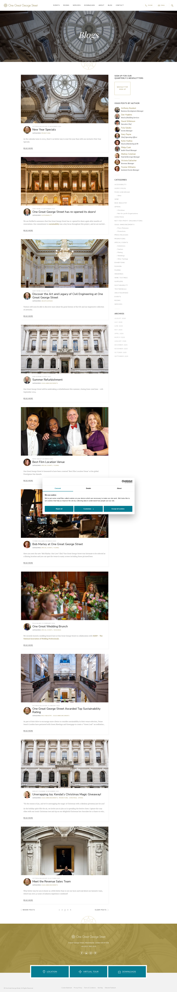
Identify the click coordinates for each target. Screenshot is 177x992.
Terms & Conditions (90, 988)
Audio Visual (120, 188)
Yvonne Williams (38, 541)
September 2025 (121, 356)
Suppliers (119, 281)
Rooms (66, 5)
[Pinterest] (95, 953)
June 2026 (119, 326)
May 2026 (118, 330)
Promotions (45, 133)
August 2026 (120, 318)
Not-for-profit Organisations (128, 214)
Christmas (73, 798)
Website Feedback (110, 988)
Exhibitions (121, 246)
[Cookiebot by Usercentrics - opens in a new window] (123, 481)
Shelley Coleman (38, 791)
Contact (120, 5)
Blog (110, 5)
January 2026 (120, 341)
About (101, 5)
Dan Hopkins (37, 376)
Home (88, 42)
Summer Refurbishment (47, 380)
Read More (28, 148)
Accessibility (120, 185)
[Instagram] (90, 953)
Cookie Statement (66, 988)
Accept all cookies (117, 509)
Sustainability (46, 215)
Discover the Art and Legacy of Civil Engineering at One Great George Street (67, 295)
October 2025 (121, 352)
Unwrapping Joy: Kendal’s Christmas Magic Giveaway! (66, 794)
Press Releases (123, 228)
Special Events (46, 465)
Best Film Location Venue (48, 462)
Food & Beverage (122, 192)
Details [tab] (88, 488)
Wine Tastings (123, 259)
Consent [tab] (58, 488)
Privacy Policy (78, 988)
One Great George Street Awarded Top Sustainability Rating (66, 710)
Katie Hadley (37, 459)
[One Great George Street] (21, 5)
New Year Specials (44, 129)
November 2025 (121, 349)
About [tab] (119, 488)
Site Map (100, 988)
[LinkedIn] (86, 953)
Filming (56, 465)
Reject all (59, 509)
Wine (119, 196)
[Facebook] (81, 953)
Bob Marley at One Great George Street (57, 544)
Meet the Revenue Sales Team (51, 881)
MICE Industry (46, 715)
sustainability (54, 224)
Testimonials (121, 289)
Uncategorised (47, 301)
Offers (80, 798)
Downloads (89, 5)
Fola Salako (36, 623)
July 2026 (118, 322)
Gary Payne (36, 209)
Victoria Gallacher (39, 126)
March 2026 (120, 337)
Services (77, 5)
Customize (87, 509)
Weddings (57, 630)
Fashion (120, 249)
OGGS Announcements (49, 383)
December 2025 (121, 345)
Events (56, 5)
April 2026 (119, 334)
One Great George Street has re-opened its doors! (64, 212)
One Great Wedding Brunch (50, 626)
